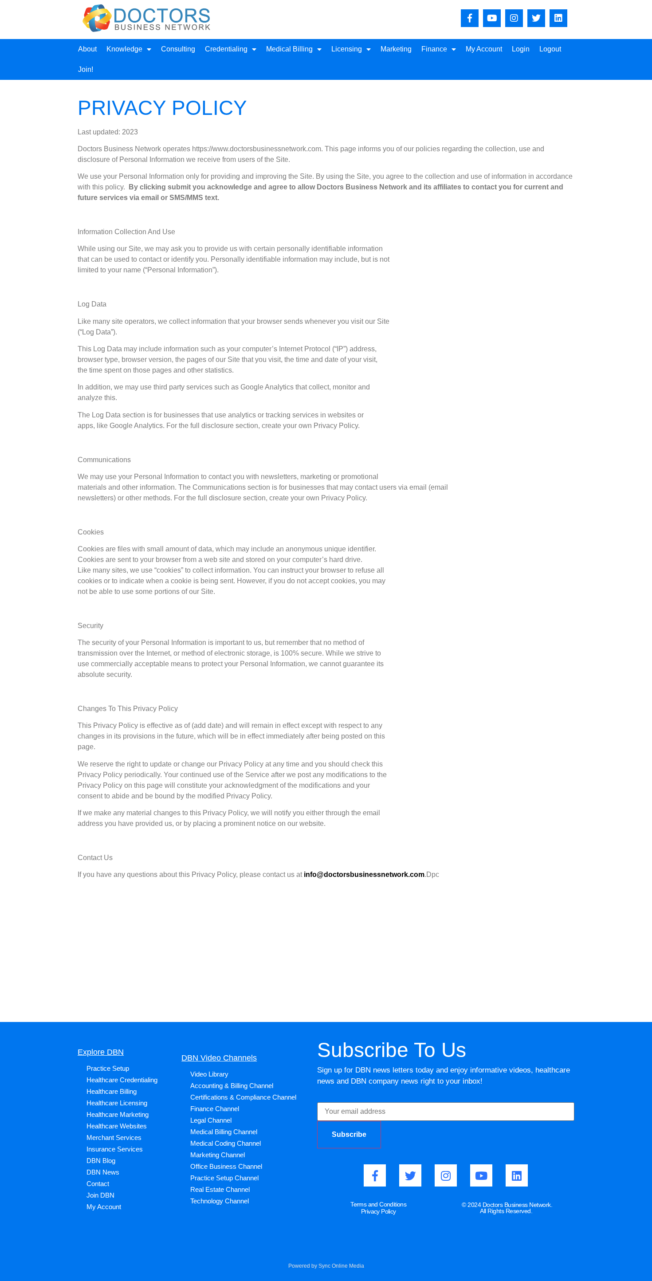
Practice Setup (107, 1068)
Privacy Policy (378, 1211)
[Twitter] (536, 18)
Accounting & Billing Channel (231, 1085)
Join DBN (100, 1195)
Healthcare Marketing (117, 1114)
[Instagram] (514, 18)
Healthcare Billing (111, 1091)
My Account (484, 49)
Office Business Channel (226, 1166)
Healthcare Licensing (116, 1103)
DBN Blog (100, 1160)
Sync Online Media (341, 1266)
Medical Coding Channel (225, 1143)
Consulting (178, 49)
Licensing (346, 49)
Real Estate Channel (220, 1189)
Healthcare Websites (116, 1126)
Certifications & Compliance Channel (243, 1097)
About (87, 49)
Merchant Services (113, 1137)
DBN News (102, 1172)
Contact (97, 1183)
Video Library (209, 1074)
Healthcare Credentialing (121, 1080)
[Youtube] (492, 18)
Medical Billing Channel (223, 1132)
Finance (434, 49)
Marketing (396, 49)
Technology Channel (219, 1201)
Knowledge (124, 49)
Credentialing (226, 49)
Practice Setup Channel (224, 1178)
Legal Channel (211, 1120)
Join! (85, 69)
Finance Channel (214, 1108)
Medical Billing (289, 49)
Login (521, 49)
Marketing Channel (217, 1155)
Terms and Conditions (378, 1204)
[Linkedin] (558, 18)
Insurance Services (114, 1149)
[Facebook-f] (470, 18)
